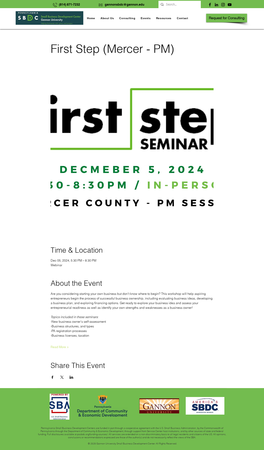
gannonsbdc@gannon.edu (124, 4)
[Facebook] (210, 4)
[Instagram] (223, 4)
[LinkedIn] (216, 4)
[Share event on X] (62, 377)
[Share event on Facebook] (52, 377)
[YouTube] (229, 4)
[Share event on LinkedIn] (71, 377)
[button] (145, 18)
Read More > (60, 347)
